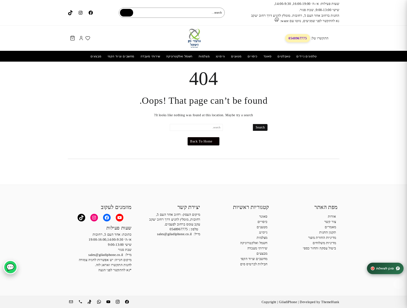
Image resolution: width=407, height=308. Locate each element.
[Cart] (72, 38)
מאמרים (330, 227)
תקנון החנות (327, 232)
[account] (81, 38)
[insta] (118, 301)
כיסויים (263, 222)
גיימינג (263, 232)
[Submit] (126, 13)
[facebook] (127, 301)
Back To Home (201, 141)
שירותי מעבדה (257, 248)
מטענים (262, 227)
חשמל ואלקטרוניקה (254, 243)
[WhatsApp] (99, 301)
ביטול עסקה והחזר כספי (319, 248)
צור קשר (330, 222)
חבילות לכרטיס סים (254, 264)
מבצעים (262, 253)
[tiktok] (90, 301)
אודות (332, 216)
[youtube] (108, 301)
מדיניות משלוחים (324, 243)
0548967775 (298, 38)
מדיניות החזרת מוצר (322, 237)
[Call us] (80, 301)
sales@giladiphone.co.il (174, 234)
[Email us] (71, 301)
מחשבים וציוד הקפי (254, 259)
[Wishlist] (87, 38)
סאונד (263, 216)
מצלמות (262, 237)
